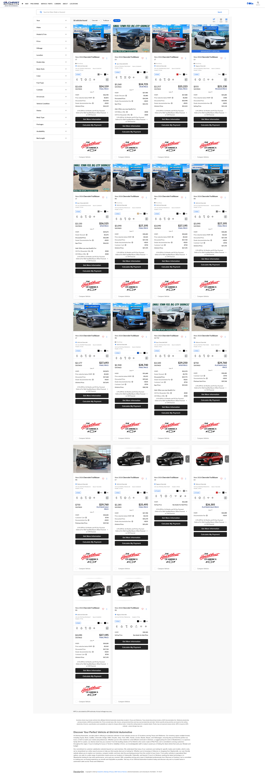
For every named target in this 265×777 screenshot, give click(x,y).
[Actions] (107, 58)
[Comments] (107, 79)
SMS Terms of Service (120, 772)
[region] (92, 105)
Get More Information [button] (92, 119)
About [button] (65, 4)
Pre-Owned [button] (34, 4)
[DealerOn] (78, 772)
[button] (109, 38)
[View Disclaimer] (94, 79)
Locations (74, 4)
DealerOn (100, 772)
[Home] (22, 3)
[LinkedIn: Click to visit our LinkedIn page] (252, 4)
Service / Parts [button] (46, 4)
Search (220, 12)
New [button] (26, 4)
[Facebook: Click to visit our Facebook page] (247, 4)
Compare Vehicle (84, 157)
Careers (57, 4)
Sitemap (106, 772)
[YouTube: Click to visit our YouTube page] (250, 4)
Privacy (111, 772)
